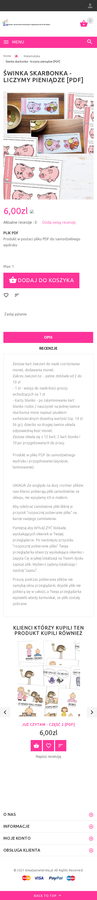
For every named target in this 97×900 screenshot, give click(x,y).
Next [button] (92, 712)
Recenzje (48, 348)
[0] (84, 26)
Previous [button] (5, 712)
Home (7, 55)
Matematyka (32, 56)
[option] (48, 145)
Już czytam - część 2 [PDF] (48, 724)
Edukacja (16, 56)
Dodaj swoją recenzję (59, 222)
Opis (48, 337)
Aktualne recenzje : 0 (20, 222)
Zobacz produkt (36, 745)
